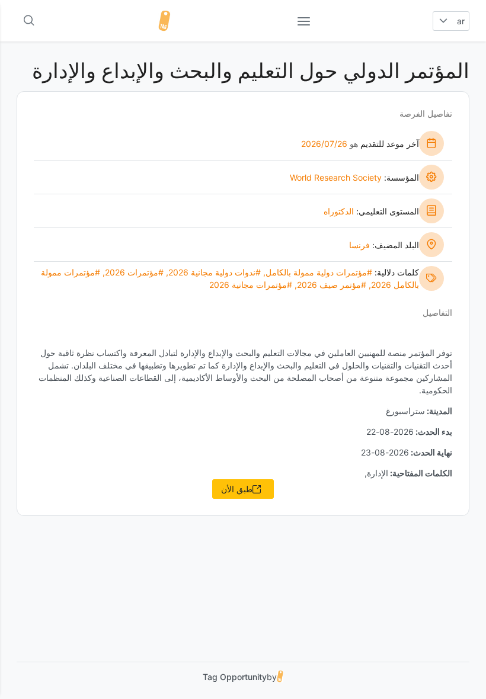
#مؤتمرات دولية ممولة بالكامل (319, 272)
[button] (443, 21)
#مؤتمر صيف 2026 (331, 285)
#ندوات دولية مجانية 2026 (214, 272)
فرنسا (359, 245)
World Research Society (336, 177)
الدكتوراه (339, 211)
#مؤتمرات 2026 (134, 272)
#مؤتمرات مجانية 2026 (250, 285)
